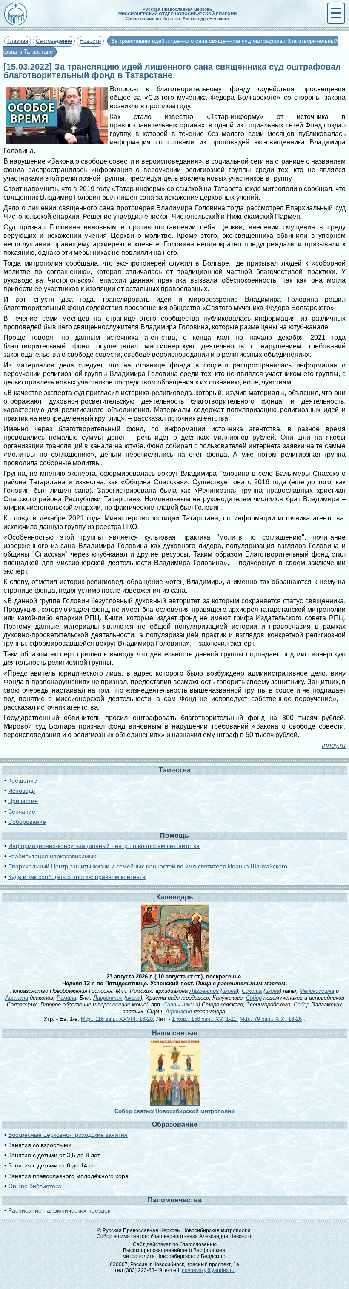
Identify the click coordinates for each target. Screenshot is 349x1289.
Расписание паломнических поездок (59, 1210)
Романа (66, 998)
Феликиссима (317, 991)
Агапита (16, 998)
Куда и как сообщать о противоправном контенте (77, 876)
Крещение (22, 780)
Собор (254, 998)
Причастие (23, 800)
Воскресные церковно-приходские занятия (68, 1134)
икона (229, 991)
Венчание (21, 811)
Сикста (252, 991)
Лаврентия (204, 991)
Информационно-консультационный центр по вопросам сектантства (104, 845)
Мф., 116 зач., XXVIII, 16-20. (117, 1019)
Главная (17, 41)
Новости (90, 41)
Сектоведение (54, 41)
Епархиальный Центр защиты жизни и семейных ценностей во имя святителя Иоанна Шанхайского (147, 866)
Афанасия (179, 1011)
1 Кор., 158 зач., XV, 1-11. (205, 1019)
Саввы (171, 1004)
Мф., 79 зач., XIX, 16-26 (271, 1019)
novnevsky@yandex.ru (208, 1270)
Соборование (27, 821)
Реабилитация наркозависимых (52, 856)
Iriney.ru (334, 745)
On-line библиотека (34, 1186)
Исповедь (21, 790)
